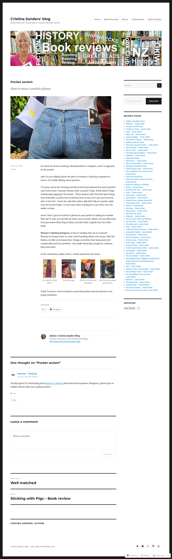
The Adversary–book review (137, 224)
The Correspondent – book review (139, 163)
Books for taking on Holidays (137, 185)
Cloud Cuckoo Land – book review (139, 169)
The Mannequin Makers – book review (141, 153)
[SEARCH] (159, 85)
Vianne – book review (134, 206)
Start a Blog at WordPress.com (42, 547)
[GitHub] (153, 546)
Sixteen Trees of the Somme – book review (143, 269)
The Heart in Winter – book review (140, 140)
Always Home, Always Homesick (139, 200)
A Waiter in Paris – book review (138, 129)
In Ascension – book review (137, 240)
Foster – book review (134, 187)
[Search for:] (140, 85)
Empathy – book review (135, 216)
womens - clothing (27, 373)
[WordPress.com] (158, 546)
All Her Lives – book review (137, 150)
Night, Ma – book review (136, 134)
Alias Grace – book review (136, 161)
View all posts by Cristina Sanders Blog (64, 341)
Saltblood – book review (135, 155)
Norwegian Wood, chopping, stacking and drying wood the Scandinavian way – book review (142, 261)
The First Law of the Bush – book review (142, 145)
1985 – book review (134, 227)
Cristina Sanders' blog (30, 19)
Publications (138, 19)
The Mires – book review (136, 253)
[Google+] (148, 546)
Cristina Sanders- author (27, 523)
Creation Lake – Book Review (137, 285)
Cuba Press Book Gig (134, 177)
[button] (49, 272)
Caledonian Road (132, 158)
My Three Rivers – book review (138, 237)
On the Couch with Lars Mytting (138, 219)
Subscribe (154, 101)
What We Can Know (133, 214)
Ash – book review (133, 266)
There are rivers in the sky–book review (142, 290)
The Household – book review (138, 256)
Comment (107, 454)
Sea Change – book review (136, 251)
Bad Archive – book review (136, 211)
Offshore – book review (135, 280)
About (125, 19)
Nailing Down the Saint (135, 142)
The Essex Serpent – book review (139, 287)
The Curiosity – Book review (137, 148)
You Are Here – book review (137, 221)
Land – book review (134, 132)
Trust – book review (134, 192)
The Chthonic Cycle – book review (139, 272)
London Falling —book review (138, 137)
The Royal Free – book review (137, 282)
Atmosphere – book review (137, 198)
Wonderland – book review (137, 235)
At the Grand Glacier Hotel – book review (142, 248)
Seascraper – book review (136, 195)
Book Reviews (111, 19)
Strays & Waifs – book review (137, 245)
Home (97, 19)
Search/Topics (155, 19)
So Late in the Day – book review (139, 190)
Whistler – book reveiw (135, 124)
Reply (13, 400)
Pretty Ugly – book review (136, 243)
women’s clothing (53, 383)
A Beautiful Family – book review (139, 232)
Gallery (13, 169)
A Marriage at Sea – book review (138, 203)
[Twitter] (137, 546)
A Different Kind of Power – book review (142, 229)
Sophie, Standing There (135, 121)
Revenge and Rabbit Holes (136, 166)
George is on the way (134, 126)
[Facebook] (142, 546)
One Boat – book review (135, 208)
